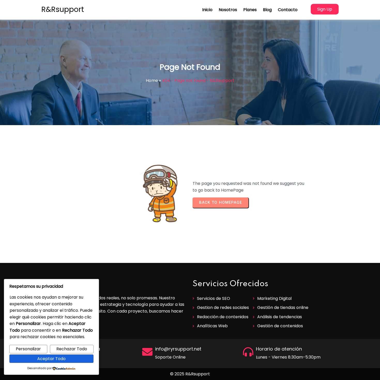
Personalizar (28, 349)
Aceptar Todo (51, 359)
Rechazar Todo (71, 349)
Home (152, 80)
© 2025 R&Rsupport (190, 374)
